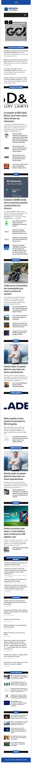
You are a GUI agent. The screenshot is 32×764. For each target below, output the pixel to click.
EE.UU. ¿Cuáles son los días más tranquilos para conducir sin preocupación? (19, 317)
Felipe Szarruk (7, 636)
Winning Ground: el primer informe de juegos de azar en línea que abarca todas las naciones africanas (19, 157)
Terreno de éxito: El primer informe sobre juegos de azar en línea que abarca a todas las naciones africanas (19, 148)
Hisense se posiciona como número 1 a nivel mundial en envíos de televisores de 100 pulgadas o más (14, 532)
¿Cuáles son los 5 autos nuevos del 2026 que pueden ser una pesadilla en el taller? (19, 332)
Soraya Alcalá (7, 629)
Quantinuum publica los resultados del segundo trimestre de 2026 (15, 563)
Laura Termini (7, 666)
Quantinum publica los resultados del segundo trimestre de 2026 (15, 580)
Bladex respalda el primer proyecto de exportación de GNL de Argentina (14, 421)
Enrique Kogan (7, 606)
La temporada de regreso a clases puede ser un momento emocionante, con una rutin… (16, 62)
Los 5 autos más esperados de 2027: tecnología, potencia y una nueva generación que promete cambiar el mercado (20, 309)
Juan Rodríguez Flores (9, 658)
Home (16, 2)
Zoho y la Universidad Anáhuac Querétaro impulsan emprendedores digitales (19, 384)
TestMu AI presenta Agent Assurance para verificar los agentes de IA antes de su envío (19, 231)
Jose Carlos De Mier (9, 615)
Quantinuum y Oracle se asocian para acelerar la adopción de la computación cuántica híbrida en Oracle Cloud (15, 586)
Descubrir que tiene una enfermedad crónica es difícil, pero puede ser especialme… (15, 71)
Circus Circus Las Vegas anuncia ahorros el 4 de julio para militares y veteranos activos (20, 166)
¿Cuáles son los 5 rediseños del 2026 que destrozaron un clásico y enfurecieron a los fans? (20, 325)
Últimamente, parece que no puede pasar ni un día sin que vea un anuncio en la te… (16, 53)
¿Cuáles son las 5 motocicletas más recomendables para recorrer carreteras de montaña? (15, 289)
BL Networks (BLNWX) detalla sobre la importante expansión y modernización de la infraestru (15, 204)
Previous (6, 22)
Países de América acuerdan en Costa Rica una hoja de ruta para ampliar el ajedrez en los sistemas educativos (20, 439)
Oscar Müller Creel (8, 621)
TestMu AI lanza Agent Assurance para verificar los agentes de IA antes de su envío (20, 239)
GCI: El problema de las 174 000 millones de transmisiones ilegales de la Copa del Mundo (15, 26)
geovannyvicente (8, 651)
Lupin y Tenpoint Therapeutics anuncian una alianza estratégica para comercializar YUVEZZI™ (19, 223)
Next (10, 22)
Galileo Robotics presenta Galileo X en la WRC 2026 (20, 548)
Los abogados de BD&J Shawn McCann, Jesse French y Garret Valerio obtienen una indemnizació (15, 117)
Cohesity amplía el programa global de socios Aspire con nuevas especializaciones (15, 369)
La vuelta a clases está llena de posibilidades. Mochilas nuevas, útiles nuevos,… (15, 80)
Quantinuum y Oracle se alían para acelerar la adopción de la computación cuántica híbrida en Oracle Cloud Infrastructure (15, 571)
